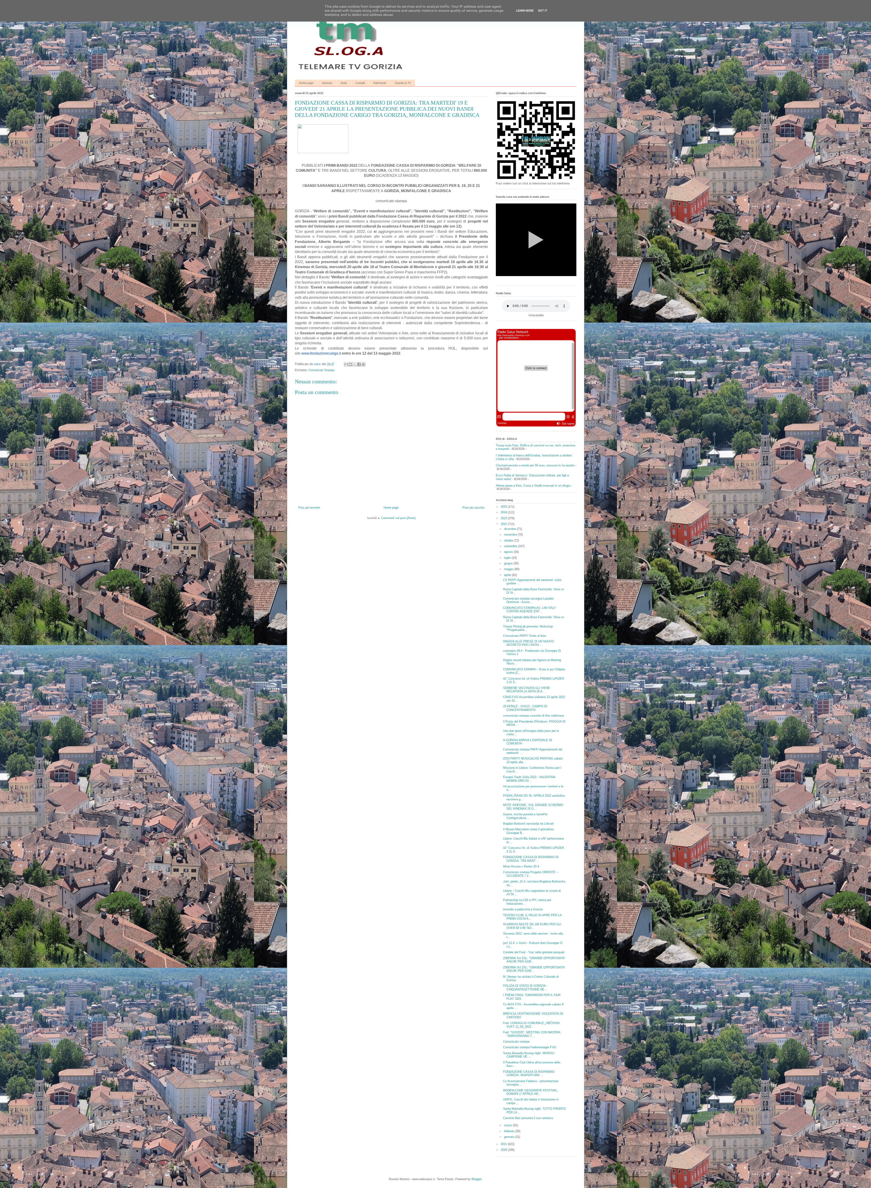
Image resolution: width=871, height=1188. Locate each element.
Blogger (476, 1179)
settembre (511, 546)
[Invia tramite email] (346, 364)
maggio (509, 569)
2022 (504, 524)
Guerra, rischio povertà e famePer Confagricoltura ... (525, 816)
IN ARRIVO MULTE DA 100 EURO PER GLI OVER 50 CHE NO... (532, 926)
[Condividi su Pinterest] (363, 364)
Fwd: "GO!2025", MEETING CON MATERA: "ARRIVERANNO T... (532, 1034)
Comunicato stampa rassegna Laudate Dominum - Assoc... (528, 600)
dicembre (510, 529)
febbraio (509, 1131)
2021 (504, 1144)
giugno (509, 563)
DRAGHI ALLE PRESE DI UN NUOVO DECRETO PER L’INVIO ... (528, 643)
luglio (508, 557)
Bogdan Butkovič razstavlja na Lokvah (528, 823)
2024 (504, 512)
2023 (504, 518)
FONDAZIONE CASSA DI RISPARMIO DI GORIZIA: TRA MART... (530, 858)
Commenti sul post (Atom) (398, 518)
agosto (509, 552)
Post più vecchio (473, 507)
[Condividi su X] (354, 364)
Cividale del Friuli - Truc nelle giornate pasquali (533, 952)
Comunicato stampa (516, 1041)
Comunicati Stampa (321, 370)
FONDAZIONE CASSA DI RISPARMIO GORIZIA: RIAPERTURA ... (529, 1073)
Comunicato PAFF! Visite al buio (524, 635)
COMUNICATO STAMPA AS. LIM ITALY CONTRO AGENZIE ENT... (529, 609)
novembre (511, 534)
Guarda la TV (403, 83)
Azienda (327, 83)
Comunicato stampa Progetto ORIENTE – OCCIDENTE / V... (530, 873)
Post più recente (309, 507)
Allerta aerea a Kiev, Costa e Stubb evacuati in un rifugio (533, 485)
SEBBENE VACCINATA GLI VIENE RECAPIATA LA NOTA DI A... (526, 689)
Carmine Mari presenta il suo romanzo (528, 1118)
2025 (504, 506)
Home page (306, 83)
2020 (504, 1149)
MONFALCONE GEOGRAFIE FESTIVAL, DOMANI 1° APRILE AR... (530, 1092)
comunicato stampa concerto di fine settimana (533, 715)
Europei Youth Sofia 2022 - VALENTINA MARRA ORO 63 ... (529, 778)
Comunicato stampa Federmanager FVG (529, 1047)
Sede (343, 83)
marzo (508, 1125)
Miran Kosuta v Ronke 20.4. (521, 866)
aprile (508, 575)
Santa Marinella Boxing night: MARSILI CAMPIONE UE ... (529, 1054)
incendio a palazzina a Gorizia (523, 909)
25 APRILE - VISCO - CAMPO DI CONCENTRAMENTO (525, 708)
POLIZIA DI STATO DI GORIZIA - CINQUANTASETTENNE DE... (525, 987)
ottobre (509, 540)
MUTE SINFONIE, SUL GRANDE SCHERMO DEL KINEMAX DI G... (533, 806)
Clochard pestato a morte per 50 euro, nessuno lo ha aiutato (535, 465)
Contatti (360, 83)
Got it (542, 10)
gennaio (509, 1137)
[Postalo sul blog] (350, 364)
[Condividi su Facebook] (359, 364)
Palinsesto (379, 83)
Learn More (524, 10)
